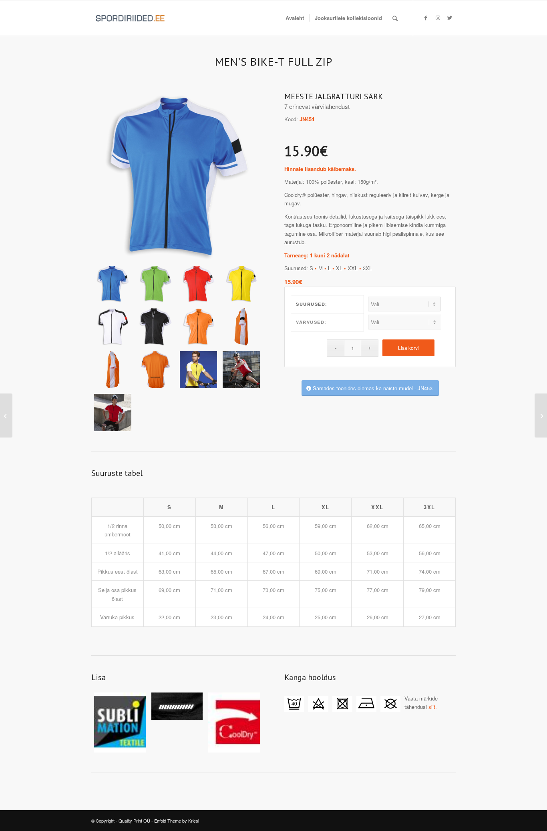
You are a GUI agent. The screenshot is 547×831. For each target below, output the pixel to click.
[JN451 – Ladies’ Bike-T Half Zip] (6, 415)
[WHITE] (112, 326)
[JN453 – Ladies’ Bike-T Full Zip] (541, 415)
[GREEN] (155, 284)
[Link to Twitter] (450, 18)
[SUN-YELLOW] (241, 284)
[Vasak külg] (241, 326)
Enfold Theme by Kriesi (176, 820)
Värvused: (311, 322)
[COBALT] (177, 177)
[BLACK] (155, 326)
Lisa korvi (408, 347)
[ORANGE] (198, 326)
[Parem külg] (112, 369)
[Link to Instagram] (438, 18)
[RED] (198, 284)
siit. (432, 707)
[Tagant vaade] (155, 369)
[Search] (395, 18)
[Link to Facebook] (426, 18)
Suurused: (312, 304)
